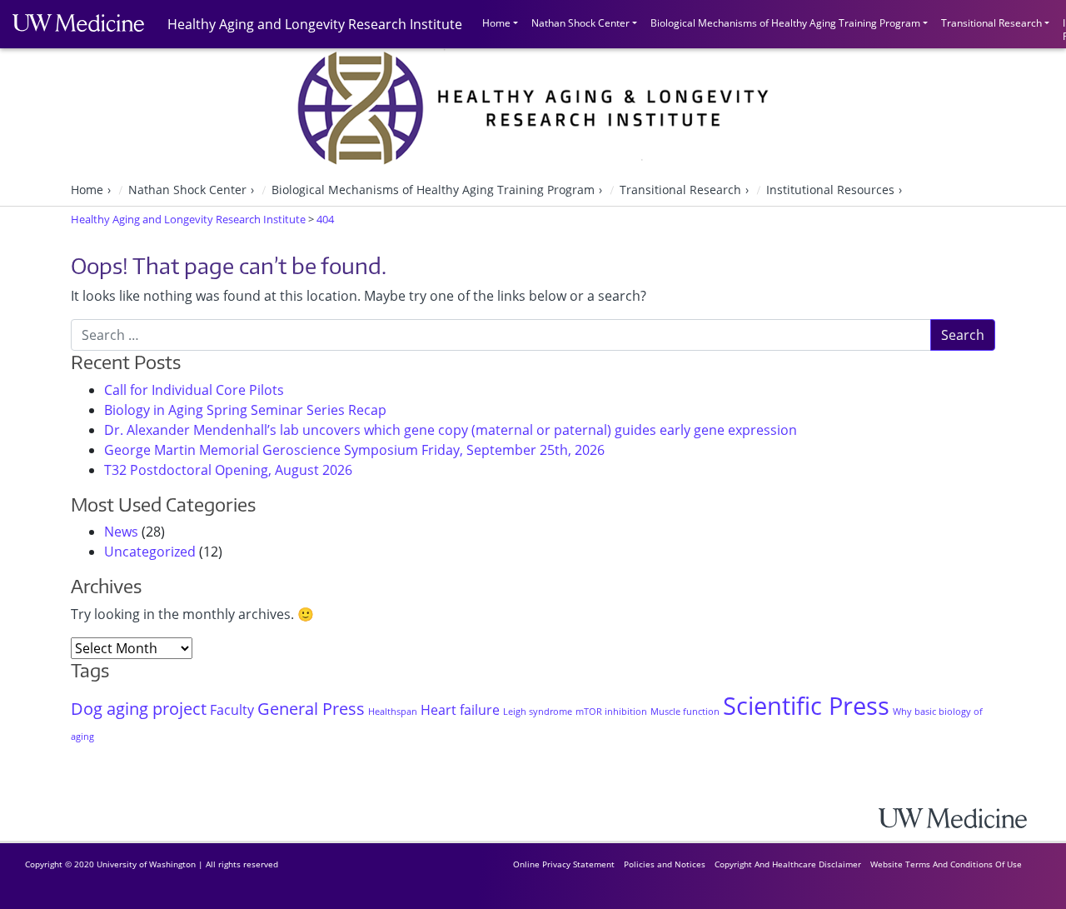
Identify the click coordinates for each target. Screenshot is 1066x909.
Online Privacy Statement (564, 864)
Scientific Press (806, 705)
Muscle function (685, 711)
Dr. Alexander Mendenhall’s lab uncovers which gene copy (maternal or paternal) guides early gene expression (450, 430)
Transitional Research (991, 23)
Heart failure (460, 710)
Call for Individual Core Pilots (194, 390)
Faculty (232, 710)
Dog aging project (139, 708)
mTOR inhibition (611, 711)
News (121, 531)
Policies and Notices (664, 864)
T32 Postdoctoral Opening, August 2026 (228, 470)
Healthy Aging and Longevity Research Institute (314, 24)
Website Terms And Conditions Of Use (946, 864)
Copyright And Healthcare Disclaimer (788, 864)
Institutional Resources (830, 189)
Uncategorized (150, 551)
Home (496, 23)
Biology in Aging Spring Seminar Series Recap (245, 410)
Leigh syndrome (537, 711)
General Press (311, 708)
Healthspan (392, 711)
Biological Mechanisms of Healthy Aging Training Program (785, 23)
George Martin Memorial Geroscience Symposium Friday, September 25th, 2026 (354, 450)
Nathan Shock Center (580, 23)
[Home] (966, 817)
